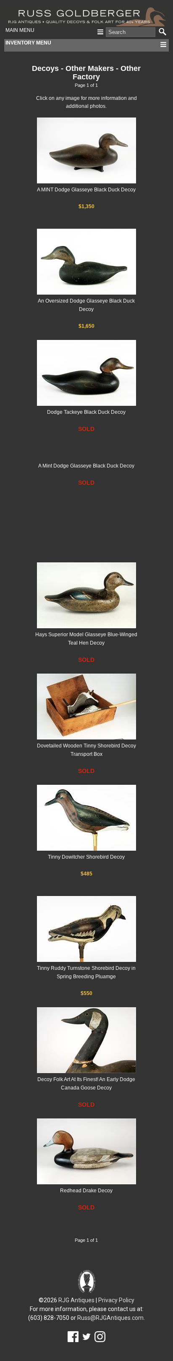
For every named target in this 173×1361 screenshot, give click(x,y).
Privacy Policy (116, 1300)
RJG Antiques (76, 1300)
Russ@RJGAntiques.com (110, 1317)
